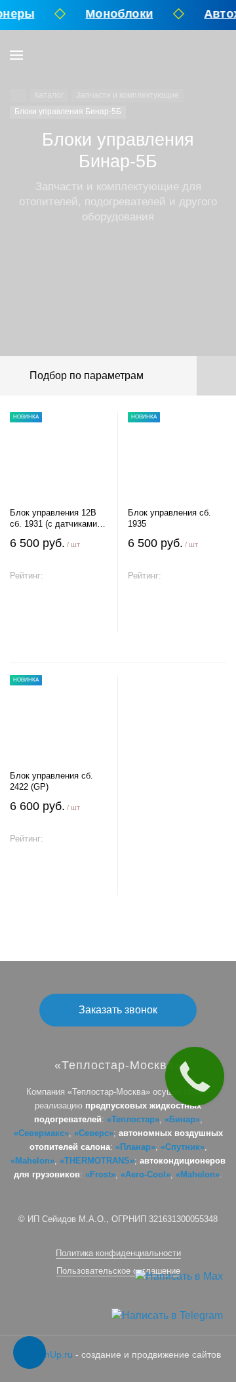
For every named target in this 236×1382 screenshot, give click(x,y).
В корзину (59, 618)
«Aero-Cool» (145, 1174)
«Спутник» (183, 1147)
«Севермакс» (41, 1133)
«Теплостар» (133, 1119)
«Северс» (93, 1133)
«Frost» (100, 1174)
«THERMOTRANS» (97, 1161)
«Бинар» (182, 1119)
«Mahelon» (32, 1161)
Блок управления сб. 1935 (169, 518)
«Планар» (135, 1147)
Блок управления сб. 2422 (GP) (51, 781)
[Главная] (18, 95)
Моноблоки (115, 13)
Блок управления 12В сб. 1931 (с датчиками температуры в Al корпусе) (53, 518)
